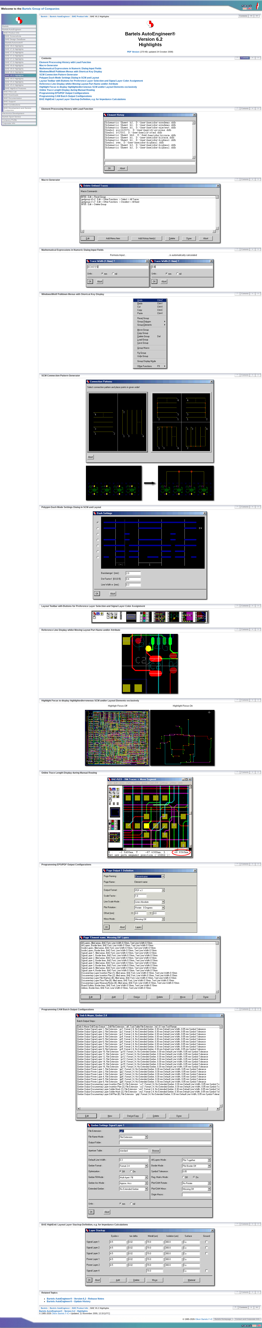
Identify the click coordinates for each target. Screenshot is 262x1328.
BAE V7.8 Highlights (14, 49)
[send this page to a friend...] (248, 6)
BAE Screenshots (13, 36)
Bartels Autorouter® (14, 43)
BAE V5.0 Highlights (14, 85)
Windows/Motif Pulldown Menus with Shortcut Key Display (70, 71)
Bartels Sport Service (11, 117)
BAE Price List (10, 92)
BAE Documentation (13, 98)
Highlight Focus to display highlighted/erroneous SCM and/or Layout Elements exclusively (88, 87)
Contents (243, 16)
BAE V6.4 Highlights (14, 72)
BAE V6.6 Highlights (14, 69)
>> (257, 16)
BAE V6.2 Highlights (14, 75)
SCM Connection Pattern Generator (58, 74)
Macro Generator (48, 65)
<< (251, 16)
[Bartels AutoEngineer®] (150, 26)
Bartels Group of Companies (40, 8)
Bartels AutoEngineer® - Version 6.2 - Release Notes (75, 1298)
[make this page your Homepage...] (242, 6)
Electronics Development (13, 113)
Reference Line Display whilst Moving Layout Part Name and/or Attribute (78, 84)
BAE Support (10, 101)
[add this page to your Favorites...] (245, 6)
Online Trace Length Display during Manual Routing (67, 90)
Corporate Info (8, 123)
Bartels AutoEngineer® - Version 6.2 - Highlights (63, 1311)
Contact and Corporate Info (247, 1319)
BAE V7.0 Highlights (14, 62)
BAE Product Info (11, 33)
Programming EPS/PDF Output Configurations (64, 93)
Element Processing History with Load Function (65, 62)
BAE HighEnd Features (15, 88)
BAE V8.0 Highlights (14, 46)
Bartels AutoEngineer (11, 29)
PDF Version (133, 52)
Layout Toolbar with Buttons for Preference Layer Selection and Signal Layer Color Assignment (91, 80)
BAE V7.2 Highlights (14, 59)
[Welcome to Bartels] (257, 9)
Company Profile (9, 120)
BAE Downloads (11, 95)
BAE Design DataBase (15, 39)
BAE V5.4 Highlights (14, 82)
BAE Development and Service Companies (17, 109)
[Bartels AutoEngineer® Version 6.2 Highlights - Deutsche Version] (245, 9)
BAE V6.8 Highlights (14, 65)
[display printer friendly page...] (251, 6)
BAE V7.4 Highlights (14, 56)
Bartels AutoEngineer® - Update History (69, 1301)
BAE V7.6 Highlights (14, 52)
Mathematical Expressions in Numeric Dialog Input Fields (70, 68)
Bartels (5, 26)
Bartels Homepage (223, 1319)
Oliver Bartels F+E (60, 1313)
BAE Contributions (12, 105)
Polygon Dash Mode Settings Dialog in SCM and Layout (69, 77)
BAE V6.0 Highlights (14, 79)
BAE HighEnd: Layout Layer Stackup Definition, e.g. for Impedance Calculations (82, 99)
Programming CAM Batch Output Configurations (65, 96)
